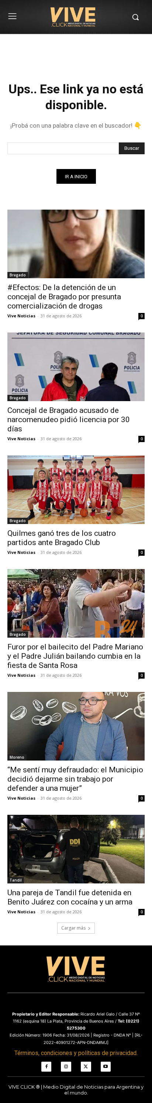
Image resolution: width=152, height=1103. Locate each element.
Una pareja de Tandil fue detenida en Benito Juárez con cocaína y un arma (69, 897)
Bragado (18, 275)
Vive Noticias (21, 315)
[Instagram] (66, 1067)
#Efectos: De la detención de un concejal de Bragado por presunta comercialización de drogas (64, 296)
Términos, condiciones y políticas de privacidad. (76, 1053)
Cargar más (73, 928)
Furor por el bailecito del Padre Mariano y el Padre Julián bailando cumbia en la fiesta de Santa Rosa (75, 656)
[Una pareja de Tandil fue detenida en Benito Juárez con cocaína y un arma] (76, 849)
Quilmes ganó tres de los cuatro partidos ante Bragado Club (61, 538)
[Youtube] (106, 1067)
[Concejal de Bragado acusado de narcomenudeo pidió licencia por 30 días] (76, 366)
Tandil (16, 880)
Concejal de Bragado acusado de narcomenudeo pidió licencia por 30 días (68, 419)
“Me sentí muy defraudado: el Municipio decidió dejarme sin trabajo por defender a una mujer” (75, 779)
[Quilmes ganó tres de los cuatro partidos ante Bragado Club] (76, 489)
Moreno (17, 757)
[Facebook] (46, 1067)
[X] (86, 1067)
